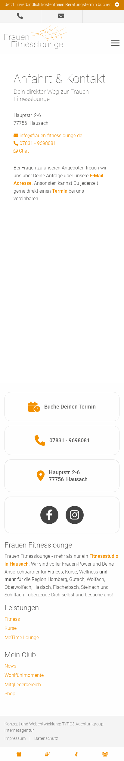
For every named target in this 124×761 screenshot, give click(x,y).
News (10, 666)
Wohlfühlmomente (24, 675)
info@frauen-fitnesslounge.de (50, 135)
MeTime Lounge (22, 637)
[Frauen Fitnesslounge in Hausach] (36, 38)
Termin (59, 191)
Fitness (12, 619)
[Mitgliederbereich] (105, 754)
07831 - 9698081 (37, 143)
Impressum (15, 738)
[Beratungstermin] (47, 754)
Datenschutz (46, 738)
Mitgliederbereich (23, 684)
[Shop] (19, 754)
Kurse (11, 628)
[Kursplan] (76, 754)
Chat (23, 151)
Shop (10, 693)
